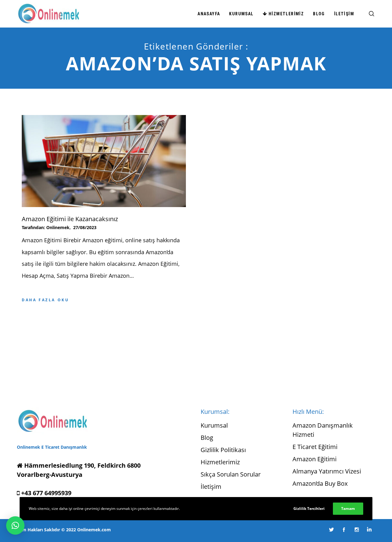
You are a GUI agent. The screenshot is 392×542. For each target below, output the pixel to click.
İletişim (211, 486)
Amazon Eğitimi (314, 459)
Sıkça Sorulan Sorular (231, 474)
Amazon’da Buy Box (320, 483)
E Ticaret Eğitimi (314, 447)
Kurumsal (214, 425)
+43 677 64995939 (45, 493)
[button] (15, 525)
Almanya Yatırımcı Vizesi (326, 471)
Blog (207, 437)
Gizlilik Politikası (223, 450)
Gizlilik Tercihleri (309, 508)
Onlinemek (58, 227)
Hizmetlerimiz (220, 462)
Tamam (348, 508)
